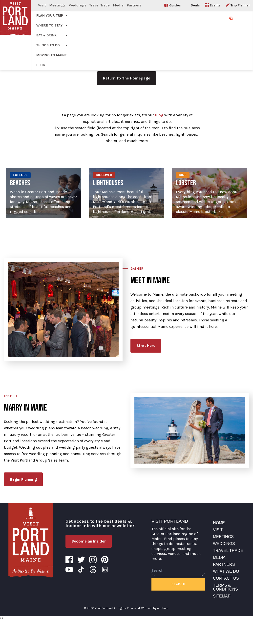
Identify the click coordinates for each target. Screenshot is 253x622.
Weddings (77, 5)
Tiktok (81, 569)
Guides (175, 5)
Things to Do (48, 45)
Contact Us (226, 578)
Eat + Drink (46, 35)
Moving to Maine (51, 55)
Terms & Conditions (225, 587)
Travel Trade (99, 5)
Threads (93, 569)
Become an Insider (88, 541)
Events (215, 5)
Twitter (81, 560)
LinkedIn (105, 569)
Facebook (69, 560)
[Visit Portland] (30, 540)
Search (178, 584)
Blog (40, 65)
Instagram (93, 560)
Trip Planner (240, 5)
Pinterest (105, 560)
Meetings (57, 5)
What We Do (226, 571)
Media (118, 5)
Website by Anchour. (155, 608)
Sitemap (222, 596)
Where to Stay (49, 25)
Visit (42, 5)
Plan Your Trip (49, 15)
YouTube (69, 569)
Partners (134, 5)
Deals (195, 5)
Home (219, 523)
